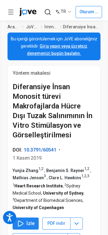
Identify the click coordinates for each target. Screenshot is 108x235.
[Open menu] (11, 12)
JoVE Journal (32, 26)
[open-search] (47, 12)
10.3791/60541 (40, 150)
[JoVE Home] (28, 12)
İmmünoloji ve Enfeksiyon (51, 26)
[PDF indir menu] (76, 224)
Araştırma (14, 26)
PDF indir (56, 223)
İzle (30, 223)
